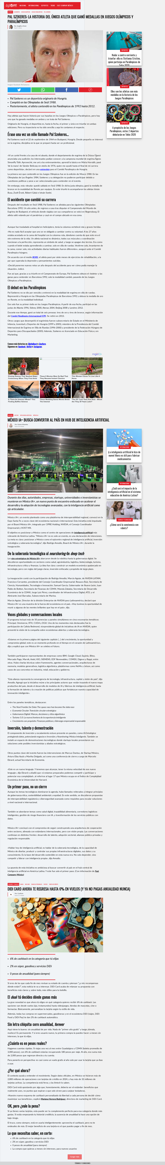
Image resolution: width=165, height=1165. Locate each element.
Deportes (44, 5)
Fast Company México (65, 5)
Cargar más (74, 1157)
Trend (52, 5)
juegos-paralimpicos (37, 12)
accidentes (17, 12)
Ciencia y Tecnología (124, 520)
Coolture (22, 9)
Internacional (34, 5)
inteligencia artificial (26, 415)
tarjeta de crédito (53, 884)
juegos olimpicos (25, 12)
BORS (35, 257)
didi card (27, 884)
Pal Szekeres (47, 12)
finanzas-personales (36, 884)
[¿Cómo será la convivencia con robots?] (124, 510)
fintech (45, 884)
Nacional (23, 5)
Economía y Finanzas (13, 884)
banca (21, 884)
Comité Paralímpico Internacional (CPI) (28, 316)
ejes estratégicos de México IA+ (25, 559)
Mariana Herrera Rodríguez (53, 1099)
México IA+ (36, 415)
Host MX (16, 415)
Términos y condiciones (82, 1163)
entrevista (45, 169)
